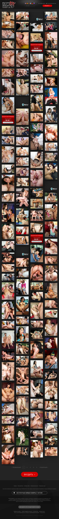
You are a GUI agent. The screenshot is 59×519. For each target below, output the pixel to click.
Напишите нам (42, 511)
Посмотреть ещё (42, 485)
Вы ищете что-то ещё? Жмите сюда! (29, 507)
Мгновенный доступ (34, 485)
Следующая (43, 467)
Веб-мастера (35, 511)
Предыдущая (16, 467)
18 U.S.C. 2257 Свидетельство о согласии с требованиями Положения (26, 512)
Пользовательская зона (51, 3)
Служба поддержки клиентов (27, 511)
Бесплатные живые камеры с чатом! (30, 493)
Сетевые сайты (42, 3)
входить (47, 5)
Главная (15, 485)
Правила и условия (17, 511)
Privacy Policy (42, 512)
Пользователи (20, 485)
